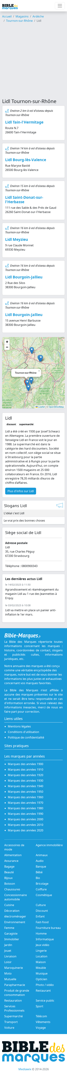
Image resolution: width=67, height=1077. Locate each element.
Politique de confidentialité (26, 737)
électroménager (15, 916)
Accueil (7, 16)
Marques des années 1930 (25, 781)
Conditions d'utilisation (23, 732)
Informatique (45, 939)
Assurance (11, 861)
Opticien (41, 979)
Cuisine (9, 905)
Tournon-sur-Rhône (19, 21)
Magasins (22, 16)
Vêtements (43, 1022)
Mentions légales (19, 726)
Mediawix (24, 1069)
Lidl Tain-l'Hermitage (24, 122)
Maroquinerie (13, 968)
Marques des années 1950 (25, 792)
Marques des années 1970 (25, 803)
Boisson (9, 884)
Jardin (8, 945)
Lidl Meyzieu (16, 239)
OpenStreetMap (56, 406)
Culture (41, 905)
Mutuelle (10, 979)
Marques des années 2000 (25, 819)
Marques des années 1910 (25, 769)
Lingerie (41, 951)
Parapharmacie (14, 985)
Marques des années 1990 (25, 814)
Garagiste (11, 933)
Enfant (40, 916)
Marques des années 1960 (25, 797)
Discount (42, 911)
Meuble (41, 968)
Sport (39, 1006)
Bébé (39, 872)
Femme (9, 928)
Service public (45, 1000)
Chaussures (12, 889)
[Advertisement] (33, 62)
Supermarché (13, 1016)
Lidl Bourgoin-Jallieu (24, 277)
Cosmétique (44, 895)
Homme (41, 933)
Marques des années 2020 (25, 830)
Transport (11, 1022)
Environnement (14, 922)
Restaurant (43, 991)
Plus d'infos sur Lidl (21, 491)
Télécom (41, 1016)
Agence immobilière (49, 845)
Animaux (42, 855)
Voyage (41, 1028)
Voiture (9, 1028)
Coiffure (41, 889)
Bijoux (8, 878)
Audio (40, 861)
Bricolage (42, 884)
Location (41, 956)
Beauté (9, 872)
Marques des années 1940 (25, 786)
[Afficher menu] (60, 5)
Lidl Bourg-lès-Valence (25, 159)
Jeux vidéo (42, 945)
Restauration (13, 1000)
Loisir (8, 962)
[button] (27, 383)
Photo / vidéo (45, 985)
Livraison (10, 956)
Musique (42, 973)
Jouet (7, 951)
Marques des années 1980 (25, 808)
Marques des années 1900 (25, 764)
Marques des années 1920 (25, 775)
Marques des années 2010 (25, 825)
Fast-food (42, 922)
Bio (38, 878)
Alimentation (13, 855)
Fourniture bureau (48, 928)
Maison (41, 962)
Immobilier (11, 939)
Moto (8, 973)
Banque (41, 866)
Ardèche (38, 16)
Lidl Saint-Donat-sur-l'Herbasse (24, 199)
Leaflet (41, 406)
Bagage (9, 866)
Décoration (11, 911)
